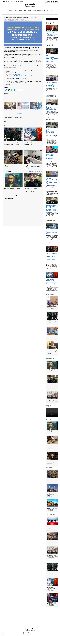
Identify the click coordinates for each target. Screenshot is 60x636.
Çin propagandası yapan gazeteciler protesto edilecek (52, 401)
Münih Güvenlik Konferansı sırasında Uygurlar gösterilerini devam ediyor (36, 111)
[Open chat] (2, 633)
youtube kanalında (27, 82)
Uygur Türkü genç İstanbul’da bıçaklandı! (11, 165)
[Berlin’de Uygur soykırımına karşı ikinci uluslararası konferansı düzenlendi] (10, 105)
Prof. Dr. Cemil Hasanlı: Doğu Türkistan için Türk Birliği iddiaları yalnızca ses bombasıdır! (52, 352)
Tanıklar (34, 10)
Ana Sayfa (10, 10)
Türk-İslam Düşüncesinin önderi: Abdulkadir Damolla (12, 189)
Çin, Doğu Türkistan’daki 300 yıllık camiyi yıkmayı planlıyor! (52, 494)
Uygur (21, 117)
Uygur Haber (30, 4)
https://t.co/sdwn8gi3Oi (14, 74)
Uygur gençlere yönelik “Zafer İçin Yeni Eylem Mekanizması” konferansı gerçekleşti (33, 166)
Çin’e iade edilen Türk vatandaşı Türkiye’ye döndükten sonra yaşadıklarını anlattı (31, 190)
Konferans (16, 117)
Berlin (6, 117)
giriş (18, 1)
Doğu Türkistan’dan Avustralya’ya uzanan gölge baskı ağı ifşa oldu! (12, 143)
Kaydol (15, 1)
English (21, 1)
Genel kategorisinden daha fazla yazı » (36, 147)
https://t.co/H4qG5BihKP (16, 75)
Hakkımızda (12, 1)
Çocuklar (29, 10)
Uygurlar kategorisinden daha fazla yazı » (35, 171)
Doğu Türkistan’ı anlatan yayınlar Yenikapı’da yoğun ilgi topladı (52, 306)
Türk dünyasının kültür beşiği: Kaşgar (52, 479)
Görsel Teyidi (49, 10)
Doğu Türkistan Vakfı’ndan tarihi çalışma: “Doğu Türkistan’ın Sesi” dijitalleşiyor (51, 446)
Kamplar (20, 10)
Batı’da (43, 10)
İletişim (7, 1)
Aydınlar (24, 10)
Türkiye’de (39, 10)
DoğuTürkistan (30, 13)
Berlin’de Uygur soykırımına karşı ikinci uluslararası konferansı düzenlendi (9, 111)
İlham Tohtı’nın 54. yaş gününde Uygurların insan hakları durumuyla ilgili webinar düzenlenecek (23, 111)
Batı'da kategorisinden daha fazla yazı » (35, 125)
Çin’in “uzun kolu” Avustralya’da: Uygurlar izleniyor (32, 143)
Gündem (15, 10)
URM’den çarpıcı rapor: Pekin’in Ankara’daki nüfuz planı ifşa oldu (51, 527)
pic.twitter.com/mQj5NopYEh (28, 75)
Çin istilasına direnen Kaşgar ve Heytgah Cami (52, 509)
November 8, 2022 (23, 78)
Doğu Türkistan (10, 117)
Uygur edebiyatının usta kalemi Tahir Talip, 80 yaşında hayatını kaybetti (52, 462)
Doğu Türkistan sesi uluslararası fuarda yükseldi (52, 336)
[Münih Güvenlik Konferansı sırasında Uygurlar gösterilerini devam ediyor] (36, 105)
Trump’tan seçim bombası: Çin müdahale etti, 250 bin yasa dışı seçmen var (51, 603)
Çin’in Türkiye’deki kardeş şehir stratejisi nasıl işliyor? (52, 542)
